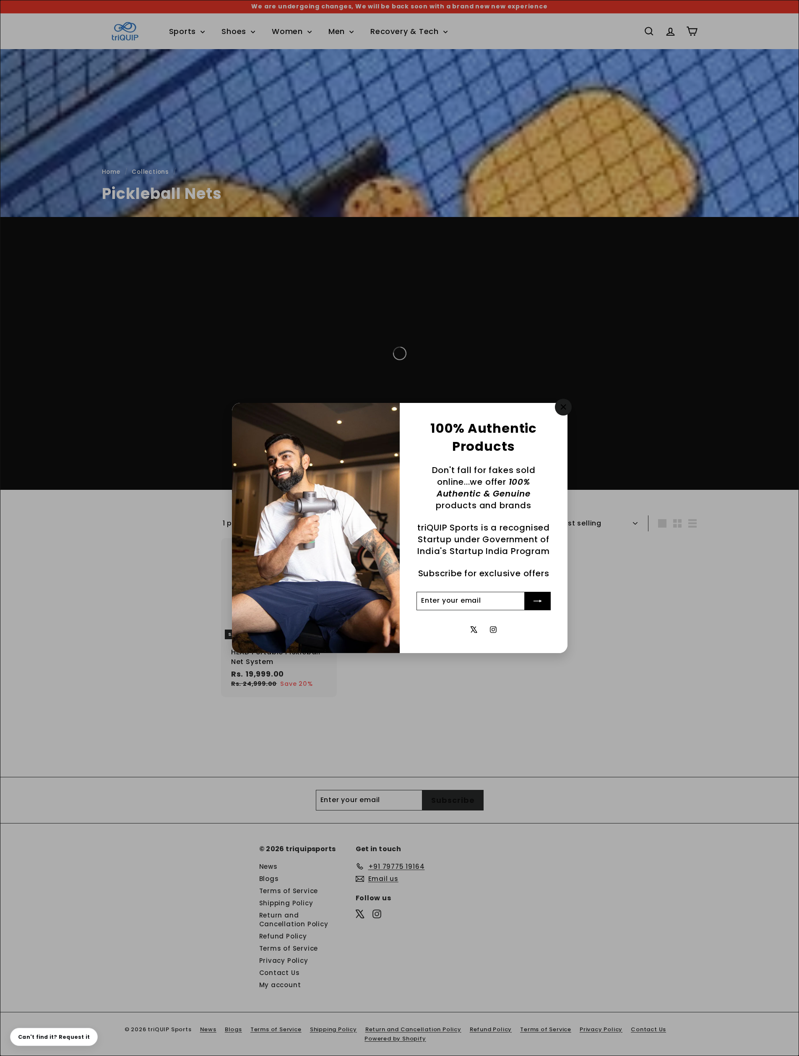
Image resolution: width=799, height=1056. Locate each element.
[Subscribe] (538, 601)
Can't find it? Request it (54, 1036)
